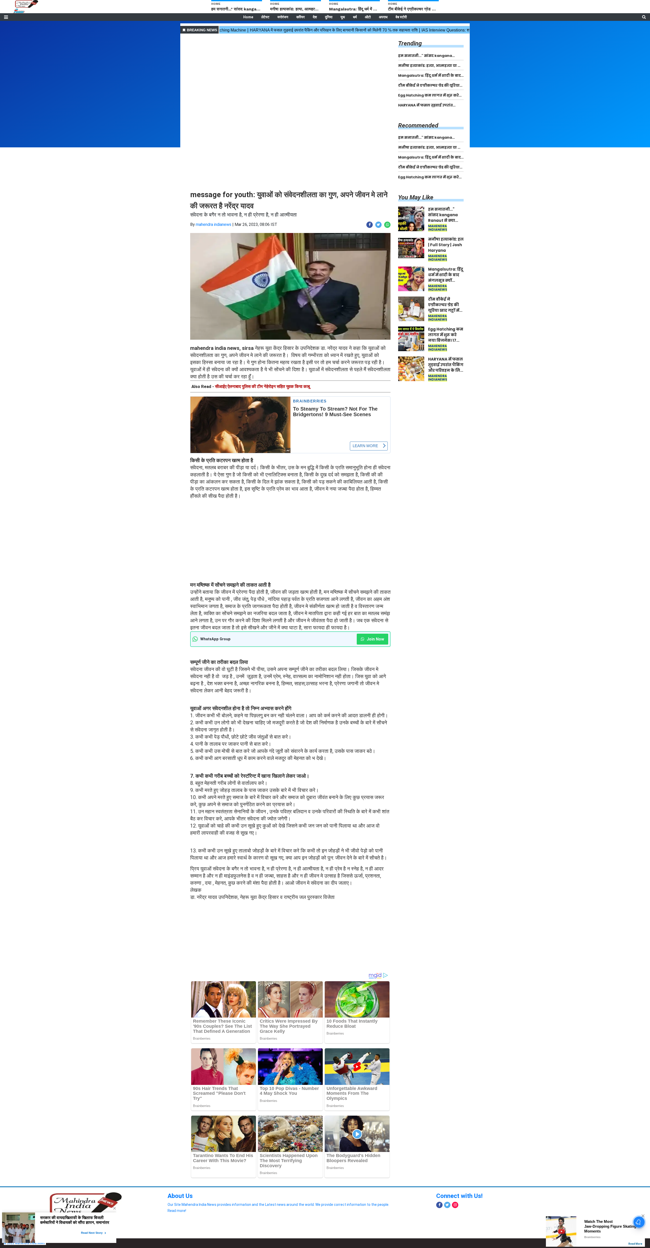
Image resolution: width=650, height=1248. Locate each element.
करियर (300, 17)
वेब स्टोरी (401, 17)
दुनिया (328, 17)
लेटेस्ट (265, 17)
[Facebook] (439, 1205)
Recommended (418, 125)
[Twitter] (447, 1205)
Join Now (375, 639)
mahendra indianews (213, 224)
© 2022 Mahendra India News (24, 1243)
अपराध (383, 17)
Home (248, 17)
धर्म (355, 17)
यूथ (342, 17)
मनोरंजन (283, 17)
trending (410, 43)
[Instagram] (455, 1205)
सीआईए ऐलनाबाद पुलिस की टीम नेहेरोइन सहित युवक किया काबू (262, 386)
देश (315, 17)
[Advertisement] (290, 70)
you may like (415, 197)
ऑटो (368, 17)
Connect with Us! (459, 1195)
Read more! (177, 1211)
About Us (180, 1195)
